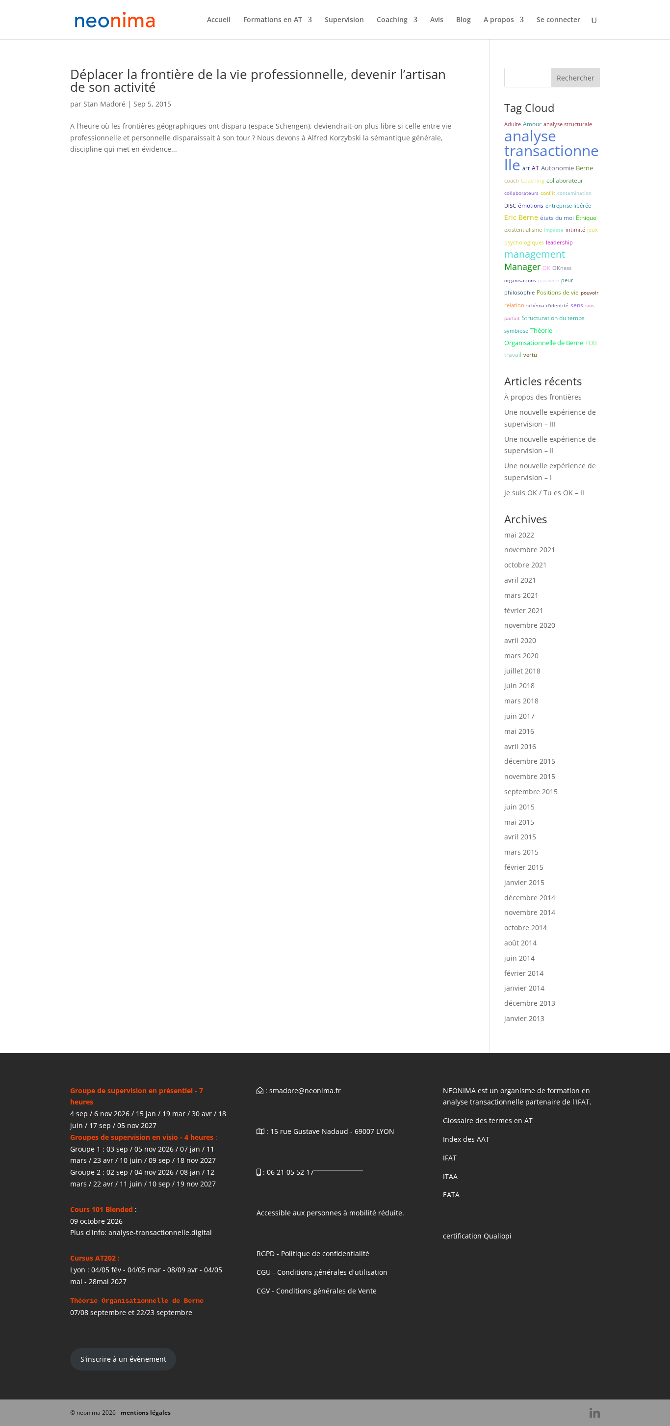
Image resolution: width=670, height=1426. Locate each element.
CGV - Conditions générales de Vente (317, 1290)
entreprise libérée (568, 205)
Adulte (512, 124)
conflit (548, 192)
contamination (574, 192)
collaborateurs (521, 192)
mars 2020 (521, 655)
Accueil (219, 20)
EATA (451, 1194)
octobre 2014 (525, 927)
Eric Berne (521, 217)
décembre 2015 (529, 761)
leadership (559, 242)
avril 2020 (520, 640)
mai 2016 (519, 731)
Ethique (586, 218)
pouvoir (589, 292)
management (534, 254)
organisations (520, 280)
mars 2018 (521, 700)
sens (576, 305)
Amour (532, 124)
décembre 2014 (529, 897)
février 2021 (523, 610)
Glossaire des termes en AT (488, 1120)
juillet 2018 (522, 670)
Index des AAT (466, 1139)
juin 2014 (519, 958)
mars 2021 (521, 595)
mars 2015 (521, 852)
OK (546, 267)
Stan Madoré (104, 103)
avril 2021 (520, 580)
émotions (530, 205)
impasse (554, 229)
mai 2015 (519, 822)
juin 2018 (519, 685)
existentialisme (523, 229)
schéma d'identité (547, 305)
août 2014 (520, 942)
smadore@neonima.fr (305, 1090)
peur (567, 280)
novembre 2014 (529, 912)
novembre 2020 (529, 625)
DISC (510, 205)
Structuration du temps (553, 318)
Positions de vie (558, 292)
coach (511, 180)
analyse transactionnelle (551, 150)
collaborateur (564, 180)
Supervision (344, 20)
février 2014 (523, 973)
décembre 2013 (529, 1003)
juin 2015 (519, 806)
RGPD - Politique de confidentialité (313, 1253)
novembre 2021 (529, 549)
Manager (522, 266)
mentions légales (146, 1412)
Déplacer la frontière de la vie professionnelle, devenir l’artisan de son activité (258, 80)
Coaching (392, 20)
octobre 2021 (525, 564)
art (526, 168)
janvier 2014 (524, 988)
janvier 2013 (524, 1018)
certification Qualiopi (477, 1235)
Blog (463, 20)
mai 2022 (519, 534)
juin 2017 (519, 716)
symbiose (516, 330)
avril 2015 (520, 836)
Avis (436, 20)
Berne (584, 167)
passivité (548, 280)
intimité (575, 229)
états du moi (557, 218)
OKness (561, 267)
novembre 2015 (529, 776)
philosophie (519, 292)
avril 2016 (520, 746)
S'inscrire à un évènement (123, 1359)
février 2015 (523, 867)
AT (535, 168)
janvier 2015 (524, 882)
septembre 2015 (531, 791)
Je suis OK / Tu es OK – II (544, 492)
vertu (530, 354)
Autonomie (557, 167)
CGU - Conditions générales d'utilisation (322, 1272)
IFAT (450, 1157)
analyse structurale (567, 124)
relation (514, 305)
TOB (591, 343)
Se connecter (558, 20)
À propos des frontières (543, 397)
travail (512, 354)
